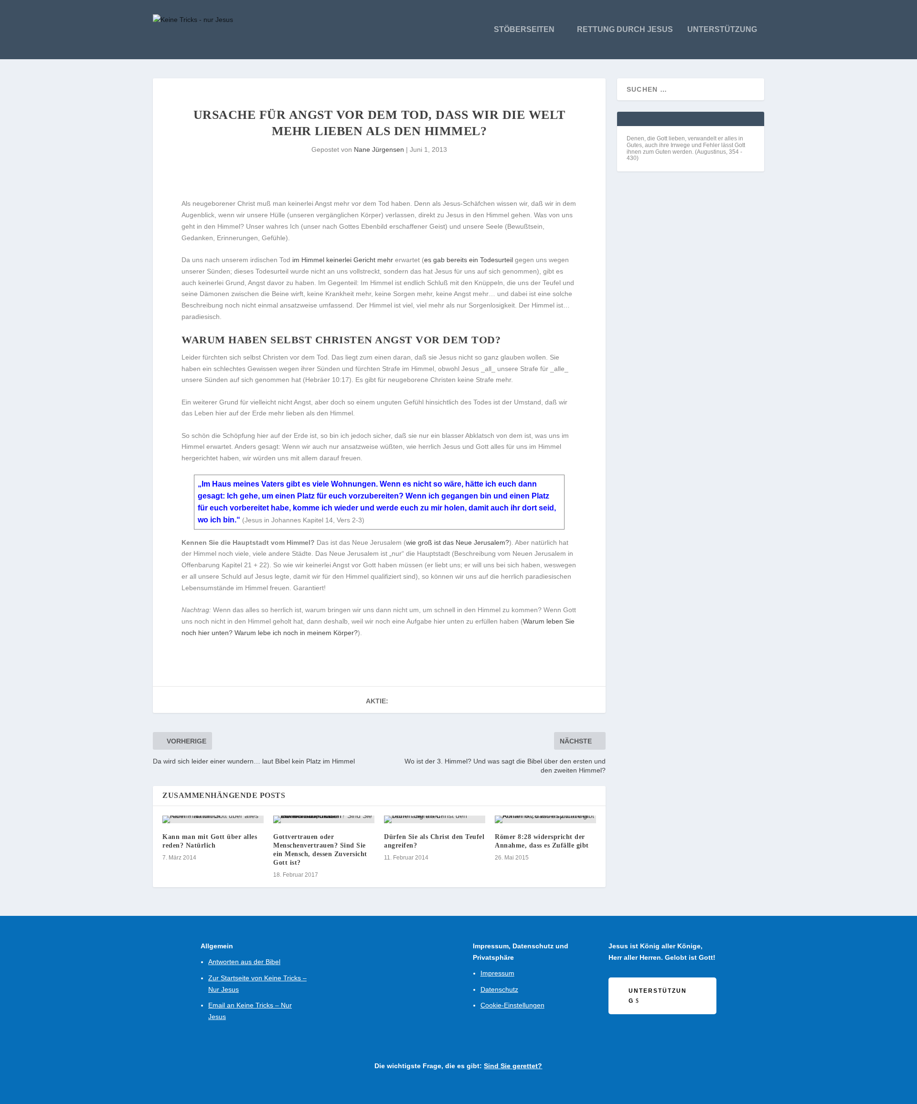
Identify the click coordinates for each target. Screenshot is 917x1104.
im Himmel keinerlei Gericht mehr (342, 260)
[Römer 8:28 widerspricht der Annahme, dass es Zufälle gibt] (545, 819)
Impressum (497, 973)
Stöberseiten (524, 29)
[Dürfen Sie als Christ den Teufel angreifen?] (434, 819)
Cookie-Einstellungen (512, 1005)
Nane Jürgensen (379, 149)
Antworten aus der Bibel (244, 962)
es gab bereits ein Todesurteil (468, 260)
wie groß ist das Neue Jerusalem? (457, 542)
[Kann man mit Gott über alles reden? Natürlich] (213, 819)
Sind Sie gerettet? (513, 1066)
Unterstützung (722, 29)
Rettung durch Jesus (625, 29)
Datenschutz (499, 989)
